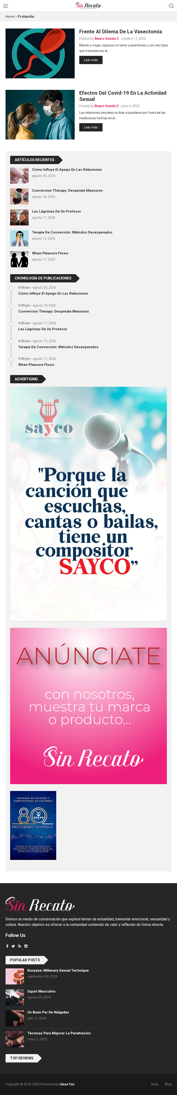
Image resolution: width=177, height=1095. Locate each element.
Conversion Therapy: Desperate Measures (67, 190)
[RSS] (20, 946)
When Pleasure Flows (50, 253)
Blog (168, 1084)
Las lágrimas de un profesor (56, 211)
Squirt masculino (41, 991)
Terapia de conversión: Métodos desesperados (72, 232)
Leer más (91, 60)
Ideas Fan (67, 1084)
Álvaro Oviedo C (106, 38)
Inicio (155, 1084)
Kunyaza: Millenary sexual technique (58, 970)
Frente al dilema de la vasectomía (120, 31)
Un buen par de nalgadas (48, 1012)
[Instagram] (26, 946)
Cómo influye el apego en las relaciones (67, 170)
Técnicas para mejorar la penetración (59, 1033)
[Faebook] (7, 946)
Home (10, 16)
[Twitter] (13, 946)
